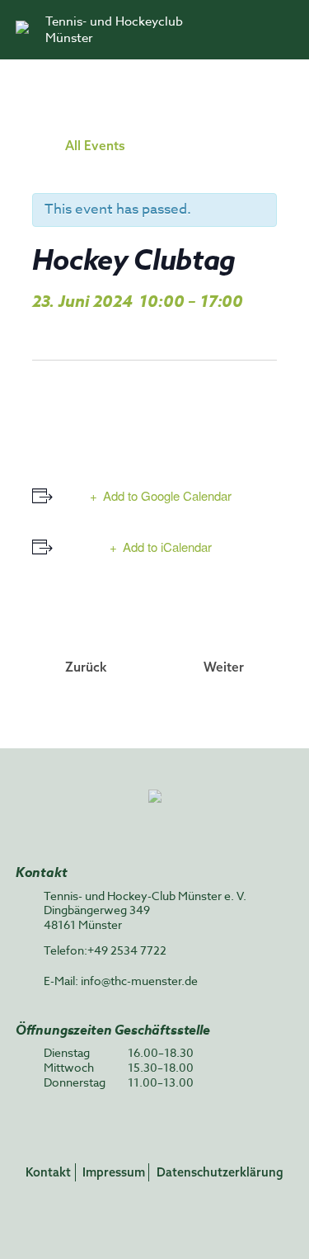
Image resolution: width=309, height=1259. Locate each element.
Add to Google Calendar (167, 495)
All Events (95, 145)
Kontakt (48, 1172)
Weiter (224, 666)
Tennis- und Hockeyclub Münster (114, 29)
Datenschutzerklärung (220, 1172)
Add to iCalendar (167, 546)
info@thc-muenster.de (139, 980)
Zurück (86, 666)
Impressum (113, 1172)
